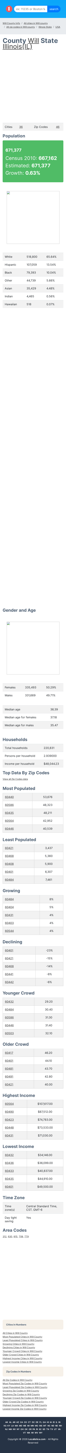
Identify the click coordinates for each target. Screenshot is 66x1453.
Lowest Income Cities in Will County (22, 1361)
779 (26, 1236)
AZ (17, 1422)
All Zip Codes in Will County (17, 1380)
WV (36, 1433)
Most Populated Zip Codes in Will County (25, 1383)
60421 (9, 848)
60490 (9, 1111)
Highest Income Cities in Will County (22, 1358)
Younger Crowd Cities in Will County (22, 1351)
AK (6, 1422)
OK (26, 1429)
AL (10, 1422)
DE (37, 1422)
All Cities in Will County (15, 1333)
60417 (9, 1053)
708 (21, 1236)
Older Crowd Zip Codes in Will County (23, 1401)
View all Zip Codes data (15, 779)
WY (40, 1433)
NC (49, 1425)
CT (29, 1422)
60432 (9, 1001)
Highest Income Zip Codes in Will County (25, 1405)
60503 (9, 1033)
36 (21, 127)
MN (32, 1425)
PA (34, 1429)
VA (59, 1429)
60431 (9, 915)
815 (15, 1236)
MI (28, 1425)
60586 (9, 805)
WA (28, 1433)
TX (51, 1429)
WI (32, 1433)
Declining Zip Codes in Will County (21, 1394)
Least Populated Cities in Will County (23, 1340)
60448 (9, 1127)
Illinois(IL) (17, 46)
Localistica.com (37, 1439)
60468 (9, 856)
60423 (9, 1119)
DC (33, 1422)
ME (24, 1425)
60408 (9, 864)
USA (57, 27)
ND (52, 1425)
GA (44, 1422)
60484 (9, 879)
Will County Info (11, 23)
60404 (9, 907)
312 (5, 1236)
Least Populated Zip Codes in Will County (25, 1387)
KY (8, 1425)
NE (56, 1425)
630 (10, 1236)
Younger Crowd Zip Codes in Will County (25, 1398)
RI (37, 1429)
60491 (9, 1076)
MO (36, 1425)
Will (33, 41)
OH (22, 1429)
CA (21, 1422)
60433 (9, 1171)
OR (30, 1429)
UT (55, 1429)
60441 (9, 974)
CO (25, 1422)
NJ (6, 1429)
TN (47, 1429)
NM (10, 1429)
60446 (9, 828)
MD (20, 1425)
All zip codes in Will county (20, 27)
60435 (9, 813)
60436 (9, 1163)
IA (51, 1422)
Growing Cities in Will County (18, 1344)
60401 (9, 871)
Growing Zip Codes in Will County (21, 1390)
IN (59, 1422)
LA (12, 1425)
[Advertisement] (33, 83)
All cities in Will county (36, 23)
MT (44, 1425)
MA (16, 1425)
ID (54, 1422)
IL (56, 1422)
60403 (9, 923)
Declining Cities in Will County (19, 1347)
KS (5, 1425)
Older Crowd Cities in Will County (21, 1354)
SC (40, 1429)
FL (40, 1422)
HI (48, 1422)
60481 (9, 1068)
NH (60, 1425)
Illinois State (45, 27)
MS (40, 1425)
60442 (9, 982)
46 (57, 127)
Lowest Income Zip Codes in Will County (24, 1408)
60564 (9, 820)
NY (18, 1429)
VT (24, 1433)
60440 (9, 797)
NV (14, 1429)
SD (44, 1429)
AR (14, 1422)
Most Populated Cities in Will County (22, 1336)
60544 (9, 931)
